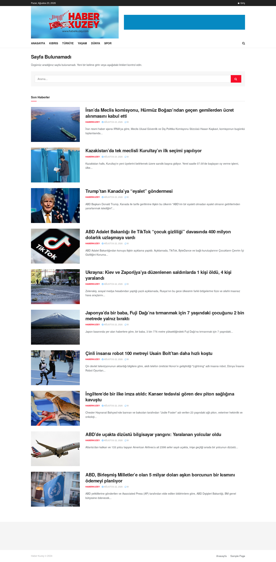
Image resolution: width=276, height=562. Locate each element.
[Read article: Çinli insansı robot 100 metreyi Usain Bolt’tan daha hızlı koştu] (55, 367)
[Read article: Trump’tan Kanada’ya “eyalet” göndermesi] (55, 205)
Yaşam (82, 43)
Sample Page (237, 556)
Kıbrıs (53, 43)
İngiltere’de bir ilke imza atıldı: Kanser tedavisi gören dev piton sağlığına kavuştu (159, 396)
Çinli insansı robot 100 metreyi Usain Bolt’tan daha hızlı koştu (149, 353)
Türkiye (68, 43)
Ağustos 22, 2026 (113, 243)
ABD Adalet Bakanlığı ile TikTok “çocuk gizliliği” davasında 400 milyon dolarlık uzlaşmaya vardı (158, 234)
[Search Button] (243, 43)
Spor (108, 43)
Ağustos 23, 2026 (113, 121)
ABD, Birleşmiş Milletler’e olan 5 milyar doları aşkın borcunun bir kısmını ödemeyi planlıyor (160, 477)
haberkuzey (92, 122)
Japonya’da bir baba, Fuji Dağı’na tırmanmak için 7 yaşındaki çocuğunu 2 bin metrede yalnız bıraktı (164, 315)
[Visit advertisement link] (184, 22)
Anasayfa (38, 43)
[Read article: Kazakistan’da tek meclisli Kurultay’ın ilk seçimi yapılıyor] (55, 165)
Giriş (242, 3)
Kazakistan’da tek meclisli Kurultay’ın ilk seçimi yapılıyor (143, 150)
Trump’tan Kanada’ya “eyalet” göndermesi (129, 191)
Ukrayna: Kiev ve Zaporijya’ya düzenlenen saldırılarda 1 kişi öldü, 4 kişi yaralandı (158, 275)
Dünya (95, 43)
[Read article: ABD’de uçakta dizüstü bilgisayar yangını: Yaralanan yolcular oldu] (55, 448)
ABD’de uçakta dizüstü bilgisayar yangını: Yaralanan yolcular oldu (153, 434)
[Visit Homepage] (75, 22)
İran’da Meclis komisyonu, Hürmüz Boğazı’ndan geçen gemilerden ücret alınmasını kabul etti (159, 113)
